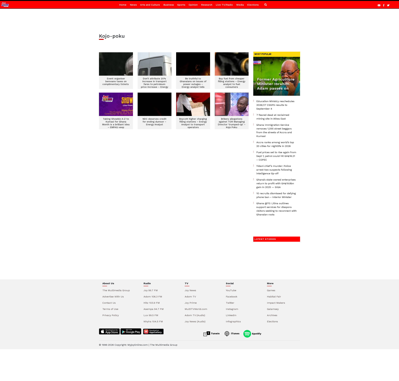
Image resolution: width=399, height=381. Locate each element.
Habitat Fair (274, 296)
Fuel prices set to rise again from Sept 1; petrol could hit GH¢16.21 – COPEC (276, 156)
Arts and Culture (150, 4)
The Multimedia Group (116, 290)
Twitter (230, 302)
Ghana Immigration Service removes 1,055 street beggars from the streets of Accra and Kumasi (274, 130)
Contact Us (109, 302)
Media (240, 4)
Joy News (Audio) (195, 321)
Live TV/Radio (224, 4)
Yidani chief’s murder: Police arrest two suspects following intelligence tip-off (274, 170)
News (133, 4)
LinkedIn (231, 315)
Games (271, 290)
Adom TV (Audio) (195, 315)
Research (206, 4)
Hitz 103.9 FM (152, 302)
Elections (253, 4)
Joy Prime (191, 302)
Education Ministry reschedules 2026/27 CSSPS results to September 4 (275, 105)
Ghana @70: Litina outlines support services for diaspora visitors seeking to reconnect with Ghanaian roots (276, 209)
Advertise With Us (113, 296)
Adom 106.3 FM (153, 296)
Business (168, 4)
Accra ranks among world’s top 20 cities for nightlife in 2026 (275, 144)
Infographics (233, 321)
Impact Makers (276, 302)
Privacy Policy (110, 315)
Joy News (190, 290)
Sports (181, 4)
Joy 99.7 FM (151, 290)
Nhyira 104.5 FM (153, 321)
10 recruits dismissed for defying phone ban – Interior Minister (276, 195)
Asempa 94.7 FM (154, 309)
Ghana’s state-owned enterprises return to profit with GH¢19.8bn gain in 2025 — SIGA (276, 183)
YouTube (231, 290)
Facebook (231, 296)
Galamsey (273, 309)
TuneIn (215, 333)
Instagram (232, 309)
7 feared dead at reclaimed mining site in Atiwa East (272, 116)
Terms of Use (110, 309)
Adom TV (190, 296)
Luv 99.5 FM (151, 315)
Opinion (193, 4)
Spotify (256, 333)
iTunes (234, 333)
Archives (272, 315)
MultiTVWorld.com (196, 309)
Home (122, 4)
